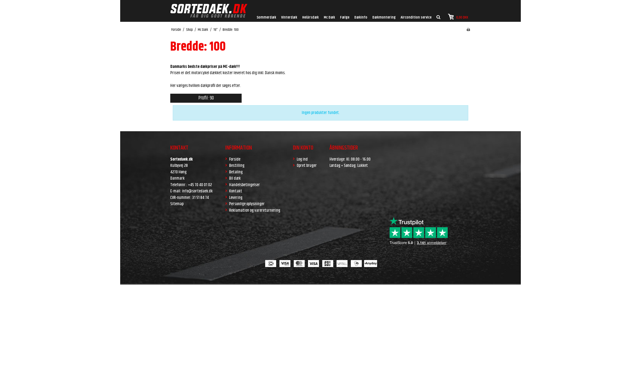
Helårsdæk (310, 17)
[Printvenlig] (468, 30)
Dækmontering (384, 17)
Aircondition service (416, 17)
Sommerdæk (266, 17)
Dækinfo (360, 17)
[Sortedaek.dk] (208, 11)
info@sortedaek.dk (197, 191)
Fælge (344, 17)
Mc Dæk (329, 17)
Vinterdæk (289, 17)
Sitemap (177, 204)
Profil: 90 (206, 98)
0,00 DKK (462, 17)
